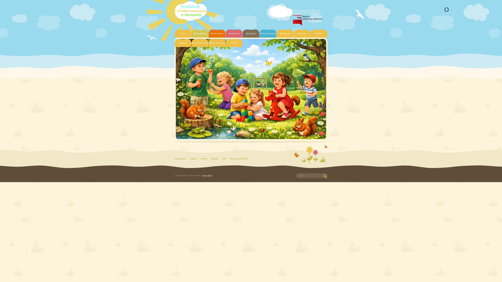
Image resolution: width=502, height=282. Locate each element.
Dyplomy (302, 33)
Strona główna (200, 33)
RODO (319, 33)
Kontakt (183, 43)
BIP (224, 159)
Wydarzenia (234, 33)
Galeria (193, 159)
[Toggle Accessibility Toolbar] (446, 10)
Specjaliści (251, 33)
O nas (183, 33)
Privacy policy (207, 176)
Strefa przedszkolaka (268, 33)
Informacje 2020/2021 (239, 159)
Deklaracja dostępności (200, 43)
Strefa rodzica (217, 33)
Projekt (234, 43)
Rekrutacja (285, 33)
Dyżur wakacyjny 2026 (217, 43)
